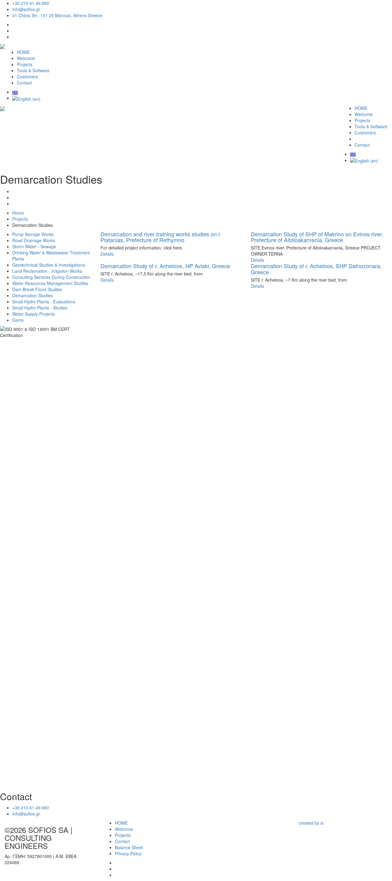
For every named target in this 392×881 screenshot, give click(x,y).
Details (107, 254)
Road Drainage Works (33, 240)
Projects (24, 64)
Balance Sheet (129, 847)
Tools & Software (33, 70)
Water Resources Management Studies (50, 283)
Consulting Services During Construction (51, 277)
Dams (18, 320)
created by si (311, 823)
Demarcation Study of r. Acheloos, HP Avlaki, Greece (165, 266)
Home (18, 213)
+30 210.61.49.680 (30, 807)
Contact (24, 83)
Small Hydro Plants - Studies (39, 308)
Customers (27, 76)
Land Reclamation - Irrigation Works (47, 271)
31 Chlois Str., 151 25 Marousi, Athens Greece (57, 15)
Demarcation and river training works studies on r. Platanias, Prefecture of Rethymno (160, 237)
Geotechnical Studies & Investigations (48, 265)
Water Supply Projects (33, 314)
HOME (23, 52)
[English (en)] (26, 98)
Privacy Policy (128, 853)
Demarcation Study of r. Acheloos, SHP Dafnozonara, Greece (316, 269)
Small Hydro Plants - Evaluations (43, 301)
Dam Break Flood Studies (37, 289)
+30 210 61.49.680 (30, 3)
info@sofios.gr (26, 9)
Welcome (26, 58)
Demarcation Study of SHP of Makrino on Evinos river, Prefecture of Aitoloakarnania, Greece (317, 237)
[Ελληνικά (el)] (15, 92)
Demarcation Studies (32, 295)
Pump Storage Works (33, 234)
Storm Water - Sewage (34, 246)
